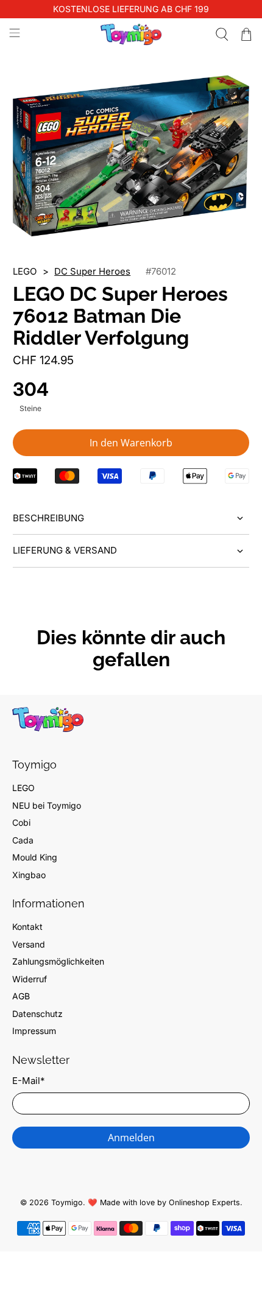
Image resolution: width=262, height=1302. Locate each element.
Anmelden (131, 1137)
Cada (23, 840)
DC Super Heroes (92, 271)
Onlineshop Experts (204, 1202)
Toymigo (67, 1202)
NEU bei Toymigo (46, 805)
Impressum (34, 1031)
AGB (21, 996)
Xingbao (29, 875)
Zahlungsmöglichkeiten (58, 961)
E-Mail (28, 1080)
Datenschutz (37, 1013)
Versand (28, 944)
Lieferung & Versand (65, 550)
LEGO (23, 788)
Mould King (34, 857)
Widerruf (29, 979)
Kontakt (27, 926)
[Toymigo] (131, 34)
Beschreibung (48, 518)
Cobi (21, 822)
